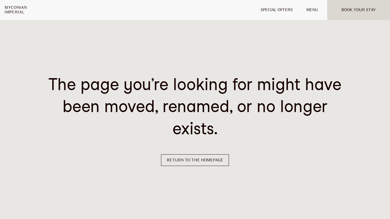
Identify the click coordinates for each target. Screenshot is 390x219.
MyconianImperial (16, 10)
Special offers (277, 9)
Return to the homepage (195, 160)
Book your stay (358, 9)
